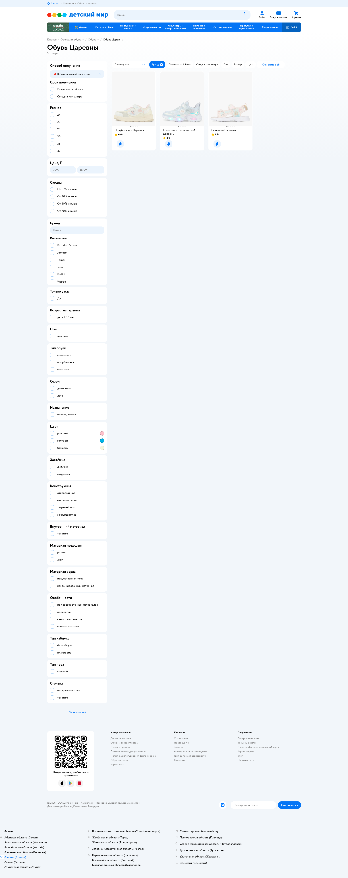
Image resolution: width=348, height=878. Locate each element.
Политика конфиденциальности (128, 751)
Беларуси (93, 806)
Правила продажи (120, 747)
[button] (291, 27)
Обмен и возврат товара (124, 742)
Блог (240, 755)
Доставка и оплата (121, 738)
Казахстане (79, 806)
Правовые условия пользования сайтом (118, 802)
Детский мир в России (59, 806)
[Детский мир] (77, 15)
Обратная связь (119, 760)
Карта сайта (117, 764)
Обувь (92, 39)
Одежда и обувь (71, 39)
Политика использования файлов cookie (133, 755)
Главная (52, 39)
